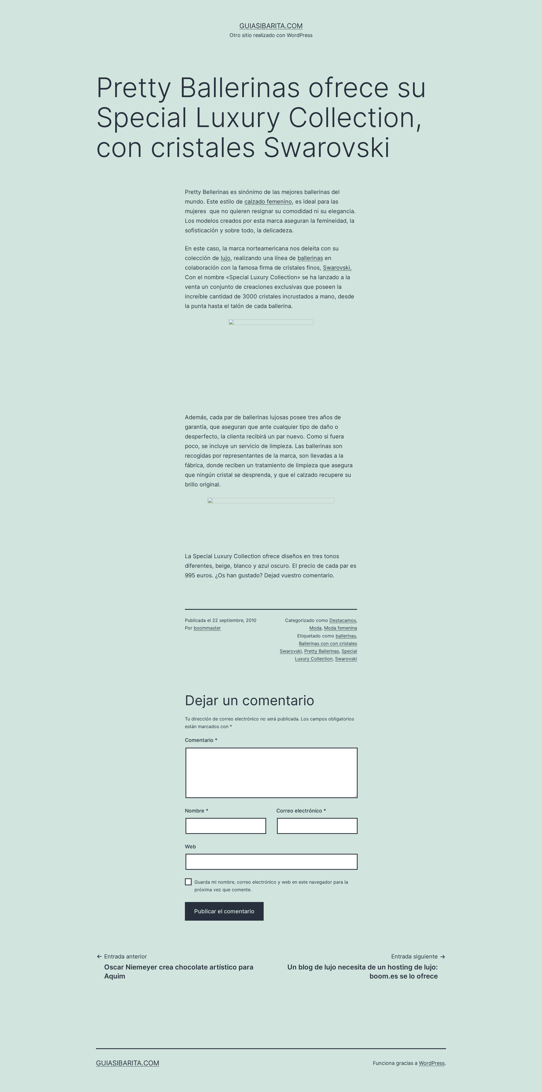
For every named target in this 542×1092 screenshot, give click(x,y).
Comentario (201, 740)
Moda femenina (340, 628)
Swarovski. (337, 267)
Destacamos (342, 620)
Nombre (196, 811)
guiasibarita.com (271, 26)
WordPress (432, 1063)
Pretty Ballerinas (321, 651)
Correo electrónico (301, 811)
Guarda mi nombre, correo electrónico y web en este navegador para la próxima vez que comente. (271, 885)
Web (190, 846)
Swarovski (346, 658)
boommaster (207, 628)
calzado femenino (268, 201)
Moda (315, 628)
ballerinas (310, 258)
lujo (225, 258)
